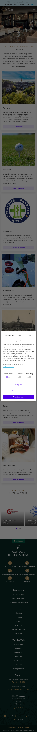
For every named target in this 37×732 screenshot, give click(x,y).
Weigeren (18, 385)
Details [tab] (20, 335)
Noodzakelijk (8, 374)
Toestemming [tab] (9, 335)
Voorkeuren (19, 374)
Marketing (29, 374)
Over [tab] (29, 335)
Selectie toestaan (18, 391)
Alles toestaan (18, 397)
